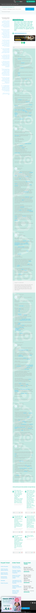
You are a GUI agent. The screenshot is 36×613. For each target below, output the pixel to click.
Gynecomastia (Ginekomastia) (4, 577)
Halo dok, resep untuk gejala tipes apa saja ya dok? (5, 94)
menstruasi (28, 101)
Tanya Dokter (14, 4)
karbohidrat (18, 366)
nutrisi (20, 383)
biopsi (26, 79)
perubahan (29, 108)
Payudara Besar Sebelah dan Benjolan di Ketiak (16, 587)
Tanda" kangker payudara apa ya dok (30, 536)
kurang (23, 325)
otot (26, 386)
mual (22, 461)
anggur (16, 175)
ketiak (28, 240)
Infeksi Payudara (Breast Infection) (4, 570)
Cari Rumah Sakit (8, 4)
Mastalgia (3, 580)
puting (16, 112)
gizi (19, 310)
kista (31, 197)
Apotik (11, 4)
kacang (27, 176)
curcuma (29, 320)
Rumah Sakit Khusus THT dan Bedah (29, 587)
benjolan (30, 104)
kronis (20, 330)
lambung (28, 359)
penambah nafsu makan (26, 319)
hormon (16, 109)
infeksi (19, 73)
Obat (4, 4)
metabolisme (17, 328)
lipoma (21, 427)
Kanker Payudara (4, 566)
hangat (25, 422)
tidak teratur (21, 327)
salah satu (27, 196)
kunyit (26, 320)
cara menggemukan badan (23, 349)
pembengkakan (17, 243)
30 (13, 512)
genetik (19, 324)
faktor (19, 323)
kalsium (20, 355)
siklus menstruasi (21, 109)
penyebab (31, 211)
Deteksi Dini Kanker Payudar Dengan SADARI (16, 576)
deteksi (30, 261)
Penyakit (2, 4)
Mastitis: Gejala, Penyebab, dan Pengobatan (15, 592)
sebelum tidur (20, 356)
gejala (23, 199)
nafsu (20, 308)
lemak (19, 75)
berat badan (21, 305)
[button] (24, 47)
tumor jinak (17, 135)
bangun (30, 355)
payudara (19, 58)
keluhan (17, 475)
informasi (20, 274)
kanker (26, 143)
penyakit (16, 330)
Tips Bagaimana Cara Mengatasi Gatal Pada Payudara (17, 582)
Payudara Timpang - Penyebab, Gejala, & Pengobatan (16, 571)
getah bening (26, 243)
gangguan (17, 329)
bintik (29, 264)
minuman (25, 471)
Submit (26, 608)
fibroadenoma (26, 191)
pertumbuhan (17, 242)
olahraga (16, 390)
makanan (24, 358)
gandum (28, 466)
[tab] (24, 264)
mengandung (21, 320)
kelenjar (21, 243)
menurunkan (22, 389)
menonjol (22, 67)
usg (28, 79)
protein (30, 379)
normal (16, 152)
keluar (26, 111)
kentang (31, 366)
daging (21, 385)
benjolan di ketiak (21, 246)
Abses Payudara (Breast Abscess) (4, 573)
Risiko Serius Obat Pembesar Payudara (16, 567)
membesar (20, 99)
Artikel (17, 4)
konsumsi (21, 468)
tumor (20, 178)
